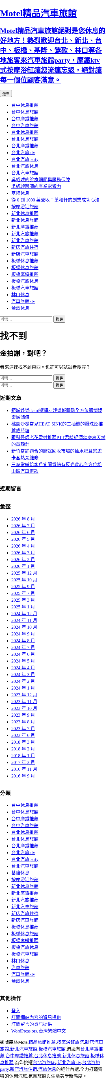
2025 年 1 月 (23, 606)
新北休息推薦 (24, 213)
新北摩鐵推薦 (24, 227)
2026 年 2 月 (23, 559)
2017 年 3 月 (23, 762)
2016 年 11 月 (24, 769)
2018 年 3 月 (23, 742)
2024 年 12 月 (24, 613)
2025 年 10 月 (24, 579)
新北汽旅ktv (69, 1062)
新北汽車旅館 (24, 240)
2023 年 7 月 (23, 728)
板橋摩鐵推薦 (24, 274)
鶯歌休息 (20, 308)
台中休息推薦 (24, 105)
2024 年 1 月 (23, 688)
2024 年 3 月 (23, 674)
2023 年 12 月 (24, 694)
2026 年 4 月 (23, 546)
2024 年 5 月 (23, 661)
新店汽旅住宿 (24, 247)
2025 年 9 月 (23, 586)
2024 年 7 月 (23, 647)
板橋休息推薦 (24, 260)
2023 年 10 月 (24, 708)
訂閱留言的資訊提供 (31, 1024)
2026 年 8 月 (23, 519)
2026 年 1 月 (23, 566)
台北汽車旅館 (24, 172)
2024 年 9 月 (23, 634)
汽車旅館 (20, 967)
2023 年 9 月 (23, 715)
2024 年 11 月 (24, 620)
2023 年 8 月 (23, 721)
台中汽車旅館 (24, 125)
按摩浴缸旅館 (24, 206)
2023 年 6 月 (23, 735)
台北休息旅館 (24, 139)
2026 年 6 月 (23, 532)
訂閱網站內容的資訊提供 (36, 1017)
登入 (15, 1010)
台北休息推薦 (24, 132)
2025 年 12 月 (24, 573)
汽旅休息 (47, 1069)
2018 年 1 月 (23, 755)
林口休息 (20, 294)
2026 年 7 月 (23, 525)
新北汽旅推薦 (24, 233)
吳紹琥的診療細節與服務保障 (40, 179)
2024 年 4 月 (23, 667)
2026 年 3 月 (23, 552)
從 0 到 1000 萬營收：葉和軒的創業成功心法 (55, 200)
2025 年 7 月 (23, 593)
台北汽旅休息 (24, 166)
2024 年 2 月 (23, 681)
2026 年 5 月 (23, 539)
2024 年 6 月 (23, 654)
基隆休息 (20, 193)
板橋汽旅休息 (24, 281)
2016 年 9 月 (23, 776)
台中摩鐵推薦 (24, 118)
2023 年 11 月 (24, 701)
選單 (6, 94)
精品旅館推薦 (42, 1042)
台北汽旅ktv (23, 152)
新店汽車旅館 (24, 254)
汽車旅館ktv (23, 301)
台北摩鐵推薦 (24, 145)
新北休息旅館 (24, 220)
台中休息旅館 (24, 112)
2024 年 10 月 (24, 627)
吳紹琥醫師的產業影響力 (36, 186)
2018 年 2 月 (23, 748)
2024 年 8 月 (23, 640)
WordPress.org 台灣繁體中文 (38, 1031)
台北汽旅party (24, 159)
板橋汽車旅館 (24, 287)
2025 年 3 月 (23, 600)
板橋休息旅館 (24, 267)
